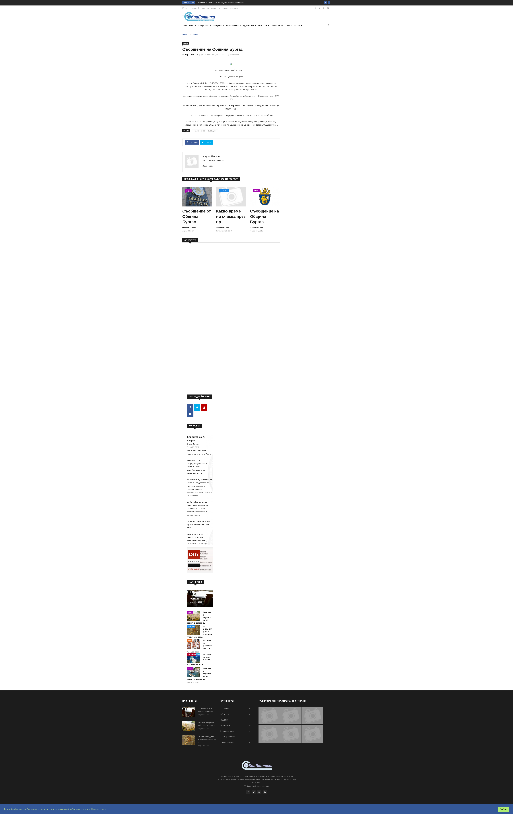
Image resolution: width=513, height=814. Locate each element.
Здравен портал (252, 25)
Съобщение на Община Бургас (264, 216)
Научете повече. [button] (99, 809)
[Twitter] (319, 8)
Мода (190, 640)
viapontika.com (191, 55)
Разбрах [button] (503, 809)
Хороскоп (205, 8)
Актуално (189, 25)
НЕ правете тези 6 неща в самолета (198, 595)
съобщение (212, 131)
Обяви (195, 34)
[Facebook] (315, 8)
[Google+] (259, 792)
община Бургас (199, 131)
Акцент (188, 191)
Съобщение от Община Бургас (196, 216)
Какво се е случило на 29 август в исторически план (221, 3)
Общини (218, 25)
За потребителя (273, 25)
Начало (185, 34)
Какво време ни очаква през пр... (231, 216)
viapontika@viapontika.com (214, 160)
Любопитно (233, 25)
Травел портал (293, 25)
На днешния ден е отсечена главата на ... (207, 739)
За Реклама (223, 8)
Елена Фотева (193, 444)
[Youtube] (323, 8)
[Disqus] (231, 279)
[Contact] (328, 8)
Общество (204, 25)
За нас (213, 8)
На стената (223, 191)
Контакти (234, 8)
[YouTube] (265, 792)
